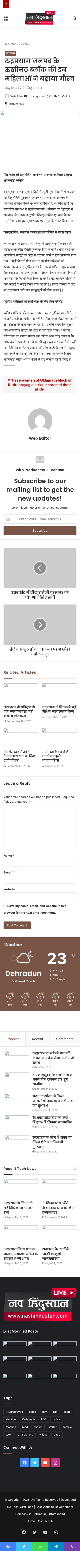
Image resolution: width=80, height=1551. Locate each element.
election (11, 1419)
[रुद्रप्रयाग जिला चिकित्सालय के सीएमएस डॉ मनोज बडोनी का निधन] (65, 1364)
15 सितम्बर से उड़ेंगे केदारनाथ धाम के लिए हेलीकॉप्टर (19, 756)
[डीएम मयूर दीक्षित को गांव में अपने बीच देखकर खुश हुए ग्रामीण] (17, 1080)
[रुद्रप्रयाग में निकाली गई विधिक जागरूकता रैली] (59, 693)
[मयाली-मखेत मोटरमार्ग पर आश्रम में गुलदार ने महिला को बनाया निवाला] (15, 1380)
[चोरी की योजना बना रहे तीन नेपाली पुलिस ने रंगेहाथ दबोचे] (65, 1380)
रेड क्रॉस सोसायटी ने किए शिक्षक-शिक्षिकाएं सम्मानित (52, 1120)
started (52, 1427)
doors (67, 1411)
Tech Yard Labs (22, 1507)
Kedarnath (28, 1419)
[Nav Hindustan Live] (40, 18)
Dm (55, 1411)
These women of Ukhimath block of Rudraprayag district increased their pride (40, 384)
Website (9, 889)
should (38, 1427)
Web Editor (17, 96)
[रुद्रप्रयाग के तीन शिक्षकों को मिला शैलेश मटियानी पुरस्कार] (17, 1143)
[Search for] (74, 20)
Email (9, 872)
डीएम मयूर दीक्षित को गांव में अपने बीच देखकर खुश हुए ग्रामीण (52, 1079)
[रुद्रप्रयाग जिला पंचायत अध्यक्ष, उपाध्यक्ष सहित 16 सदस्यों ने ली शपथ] (21, 1235)
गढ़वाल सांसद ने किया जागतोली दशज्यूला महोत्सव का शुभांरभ (52, 1101)
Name (9, 855)
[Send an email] (25, 96)
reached (11, 1427)
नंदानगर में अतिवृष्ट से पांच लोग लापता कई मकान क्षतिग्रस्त (19, 711)
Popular (13, 1039)
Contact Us (46, 1521)
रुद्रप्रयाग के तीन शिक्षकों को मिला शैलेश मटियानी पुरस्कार (52, 1142)
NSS (44, 1419)
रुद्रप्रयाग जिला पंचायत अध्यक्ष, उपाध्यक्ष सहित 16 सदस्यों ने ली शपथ (21, 1254)
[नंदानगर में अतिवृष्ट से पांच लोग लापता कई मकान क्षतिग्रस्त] (21, 693)
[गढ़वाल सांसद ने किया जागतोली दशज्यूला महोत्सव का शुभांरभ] (17, 1102)
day (44, 1411)
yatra (57, 1434)
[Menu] (5, 20)
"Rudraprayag (14, 1411)
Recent (37, 1039)
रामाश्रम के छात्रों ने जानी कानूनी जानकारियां (55, 756)
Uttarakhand (25, 1434)
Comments (64, 1039)
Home (11, 44)
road (25, 1427)
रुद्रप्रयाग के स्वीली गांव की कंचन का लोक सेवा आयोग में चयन (53, 1058)
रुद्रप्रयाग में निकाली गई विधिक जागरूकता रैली (59, 709)
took (8, 1434)
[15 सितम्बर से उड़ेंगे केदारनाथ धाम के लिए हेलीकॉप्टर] (21, 738)
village (43, 1434)
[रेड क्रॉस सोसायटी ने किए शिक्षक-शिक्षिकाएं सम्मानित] (17, 1123)
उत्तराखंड (24, 44)
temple (67, 1427)
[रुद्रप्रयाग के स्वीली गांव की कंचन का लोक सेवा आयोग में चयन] (17, 1059)
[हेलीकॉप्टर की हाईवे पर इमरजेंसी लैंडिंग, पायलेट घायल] (40, 1380)
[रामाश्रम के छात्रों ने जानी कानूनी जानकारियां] (59, 738)
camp (32, 1411)
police (56, 1419)
